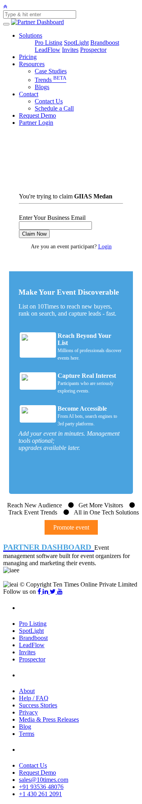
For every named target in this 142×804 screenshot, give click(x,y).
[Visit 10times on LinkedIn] (46, 591)
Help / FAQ (34, 698)
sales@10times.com (43, 779)
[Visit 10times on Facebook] (40, 591)
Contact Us (49, 101)
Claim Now (34, 234)
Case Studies (51, 71)
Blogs (42, 87)
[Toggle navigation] (6, 24)
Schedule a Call (54, 108)
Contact (28, 94)
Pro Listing (48, 42)
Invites (70, 49)
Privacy (28, 712)
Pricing (28, 56)
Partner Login (36, 122)
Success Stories (38, 705)
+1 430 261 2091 (40, 794)
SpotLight (76, 42)
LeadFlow (47, 49)
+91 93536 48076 (41, 786)
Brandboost (104, 42)
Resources (32, 64)
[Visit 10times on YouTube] (60, 591)
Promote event (71, 527)
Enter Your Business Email (52, 217)
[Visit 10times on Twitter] (53, 591)
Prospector (93, 49)
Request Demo (37, 115)
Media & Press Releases (49, 719)
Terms (26, 733)
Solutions (30, 35)
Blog (25, 726)
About (27, 691)
